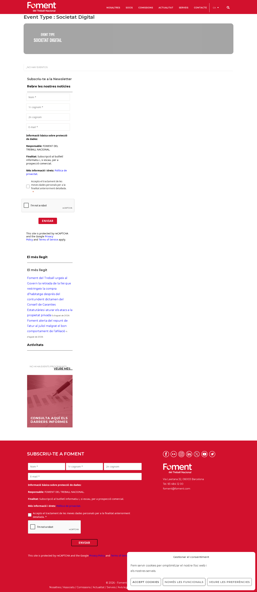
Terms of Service (48, 239)
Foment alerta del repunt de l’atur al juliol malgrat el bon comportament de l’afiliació (47, 326)
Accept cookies (146, 582)
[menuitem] (216, 7)
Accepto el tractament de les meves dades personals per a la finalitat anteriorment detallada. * (81, 515)
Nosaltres (55, 587)
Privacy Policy (97, 555)
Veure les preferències (229, 582)
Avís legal (123, 587)
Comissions (84, 587)
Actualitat (99, 587)
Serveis (111, 587)
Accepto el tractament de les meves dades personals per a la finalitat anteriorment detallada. (49, 185)
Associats (68, 587)
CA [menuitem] (214, 7)
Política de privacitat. (68, 506)
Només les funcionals (184, 582)
